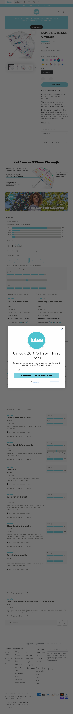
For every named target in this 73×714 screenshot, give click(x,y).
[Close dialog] (62, 328)
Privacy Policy (36, 382)
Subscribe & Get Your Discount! (36, 375)
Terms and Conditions (54, 381)
